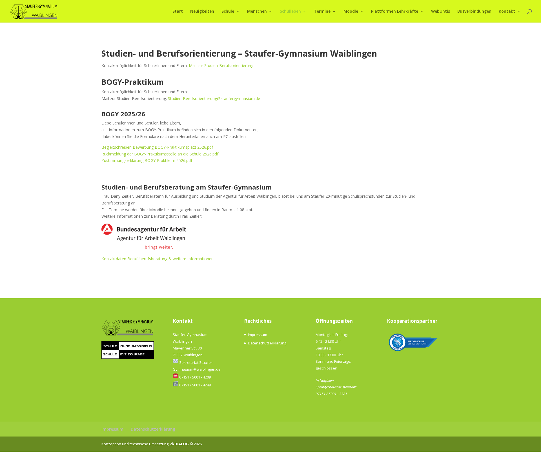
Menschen (257, 11)
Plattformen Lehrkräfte (394, 11)
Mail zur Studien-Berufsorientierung (221, 65)
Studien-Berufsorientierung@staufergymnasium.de (214, 98)
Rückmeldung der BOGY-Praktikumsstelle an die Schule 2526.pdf (159, 154)
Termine (322, 11)
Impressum (257, 334)
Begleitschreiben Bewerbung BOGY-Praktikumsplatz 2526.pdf (157, 147)
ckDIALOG (180, 443)
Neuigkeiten (202, 11)
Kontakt (507, 11)
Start (177, 11)
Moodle (350, 11)
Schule (227, 11)
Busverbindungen (474, 11)
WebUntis (440, 11)
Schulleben (290, 11)
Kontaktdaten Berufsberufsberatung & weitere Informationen (157, 258)
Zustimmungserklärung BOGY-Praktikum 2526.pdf (146, 160)
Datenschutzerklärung (267, 343)
